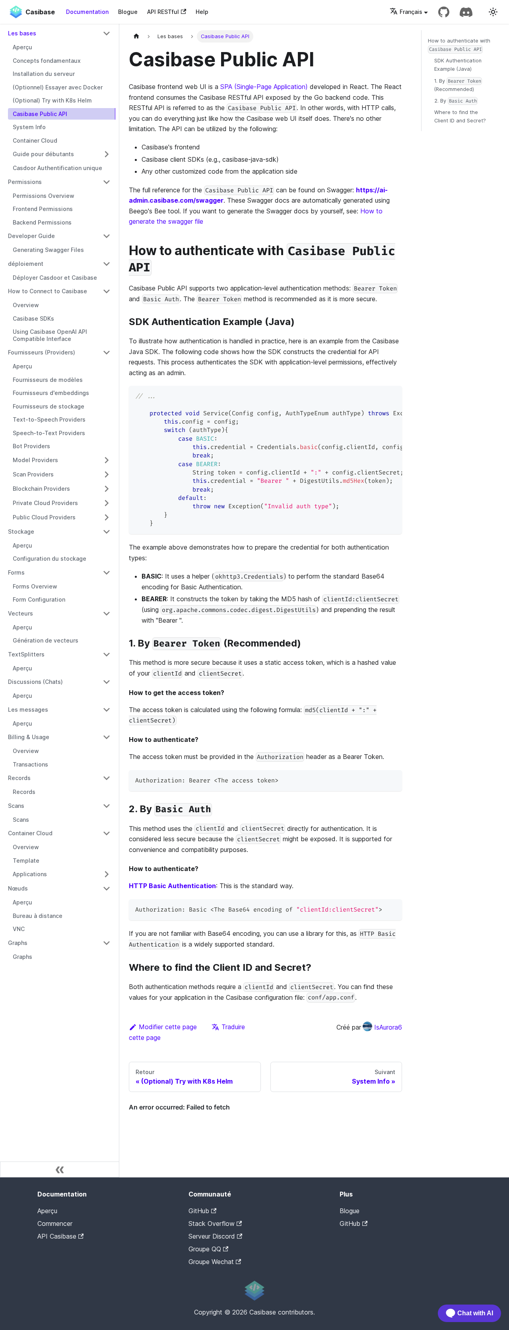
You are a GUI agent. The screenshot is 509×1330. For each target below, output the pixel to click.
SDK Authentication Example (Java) (458, 65)
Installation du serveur (44, 73)
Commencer (54, 1223)
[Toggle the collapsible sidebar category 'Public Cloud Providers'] (106, 517)
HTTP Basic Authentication (172, 886)
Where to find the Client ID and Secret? (460, 116)
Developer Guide (31, 235)
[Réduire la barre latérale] (59, 1169)
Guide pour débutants (43, 154)
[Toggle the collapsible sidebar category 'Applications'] (106, 874)
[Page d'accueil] (136, 36)
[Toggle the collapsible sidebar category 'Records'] (106, 778)
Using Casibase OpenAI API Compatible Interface (50, 335)
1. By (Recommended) (457, 85)
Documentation (87, 11)
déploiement (25, 263)
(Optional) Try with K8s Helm (52, 100)
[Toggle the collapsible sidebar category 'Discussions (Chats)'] (106, 682)
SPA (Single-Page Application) (264, 87)
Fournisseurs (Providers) (41, 352)
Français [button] (411, 11)
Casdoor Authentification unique (57, 168)
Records (19, 777)
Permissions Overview (43, 195)
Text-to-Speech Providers (49, 419)
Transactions (30, 764)
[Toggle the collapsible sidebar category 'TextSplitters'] (106, 654)
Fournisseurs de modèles (48, 379)
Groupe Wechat (211, 1262)
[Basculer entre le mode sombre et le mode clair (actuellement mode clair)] (493, 12)
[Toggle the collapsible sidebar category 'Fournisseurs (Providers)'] (106, 352)
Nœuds (18, 888)
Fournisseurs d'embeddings (51, 392)
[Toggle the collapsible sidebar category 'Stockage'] (106, 531)
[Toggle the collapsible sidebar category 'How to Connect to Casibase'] (106, 291)
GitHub (198, 1211)
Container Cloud (35, 140)
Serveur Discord (211, 1236)
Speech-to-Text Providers (49, 433)
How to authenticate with (459, 45)
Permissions (25, 181)
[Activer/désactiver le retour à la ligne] (378, 396)
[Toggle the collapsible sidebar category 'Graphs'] (106, 943)
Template (26, 860)
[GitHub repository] (444, 12)
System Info (29, 127)
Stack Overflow (211, 1223)
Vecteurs (20, 613)
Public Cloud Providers (44, 517)
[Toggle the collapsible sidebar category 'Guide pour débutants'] (106, 154)
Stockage (21, 531)
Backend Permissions (42, 222)
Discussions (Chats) (35, 681)
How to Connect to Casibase (47, 291)
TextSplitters (26, 654)
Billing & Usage (28, 737)
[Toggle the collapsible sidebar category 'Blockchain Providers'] (106, 488)
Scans (16, 805)
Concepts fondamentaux (47, 60)
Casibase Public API (40, 113)
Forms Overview (35, 586)
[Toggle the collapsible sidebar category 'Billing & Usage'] (106, 737)
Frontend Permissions (43, 208)
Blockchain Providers (41, 488)
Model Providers (35, 460)
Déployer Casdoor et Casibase (55, 277)
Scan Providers (33, 474)
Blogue (128, 11)
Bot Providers (31, 446)
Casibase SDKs (33, 318)
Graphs (17, 942)
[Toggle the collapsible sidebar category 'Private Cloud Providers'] (106, 503)
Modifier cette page (168, 1027)
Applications (30, 874)
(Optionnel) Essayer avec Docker (58, 87)
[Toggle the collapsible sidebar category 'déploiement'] (106, 263)
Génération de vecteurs (45, 640)
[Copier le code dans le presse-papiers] (392, 396)
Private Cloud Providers (45, 502)
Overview (26, 305)
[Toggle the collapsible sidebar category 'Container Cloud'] (106, 833)
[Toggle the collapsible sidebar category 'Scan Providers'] (106, 474)
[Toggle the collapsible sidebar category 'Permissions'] (106, 182)
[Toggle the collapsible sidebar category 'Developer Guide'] (106, 236)
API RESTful (163, 11)
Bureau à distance (37, 915)
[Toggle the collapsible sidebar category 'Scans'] (106, 806)
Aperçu (22, 47)
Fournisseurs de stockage (48, 406)
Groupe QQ (204, 1249)
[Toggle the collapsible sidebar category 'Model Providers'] (106, 460)
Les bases (22, 33)
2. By (455, 101)
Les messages (28, 709)
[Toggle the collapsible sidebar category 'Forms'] (106, 572)
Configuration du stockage (49, 558)
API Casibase (56, 1236)
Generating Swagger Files (48, 249)
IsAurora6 (388, 1027)
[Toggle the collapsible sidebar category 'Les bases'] (106, 33)
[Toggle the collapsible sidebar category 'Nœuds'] (106, 888)
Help (202, 11)
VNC (19, 928)
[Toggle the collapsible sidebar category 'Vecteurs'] (106, 613)
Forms (16, 572)
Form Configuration (39, 599)
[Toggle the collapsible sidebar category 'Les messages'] (106, 709)
